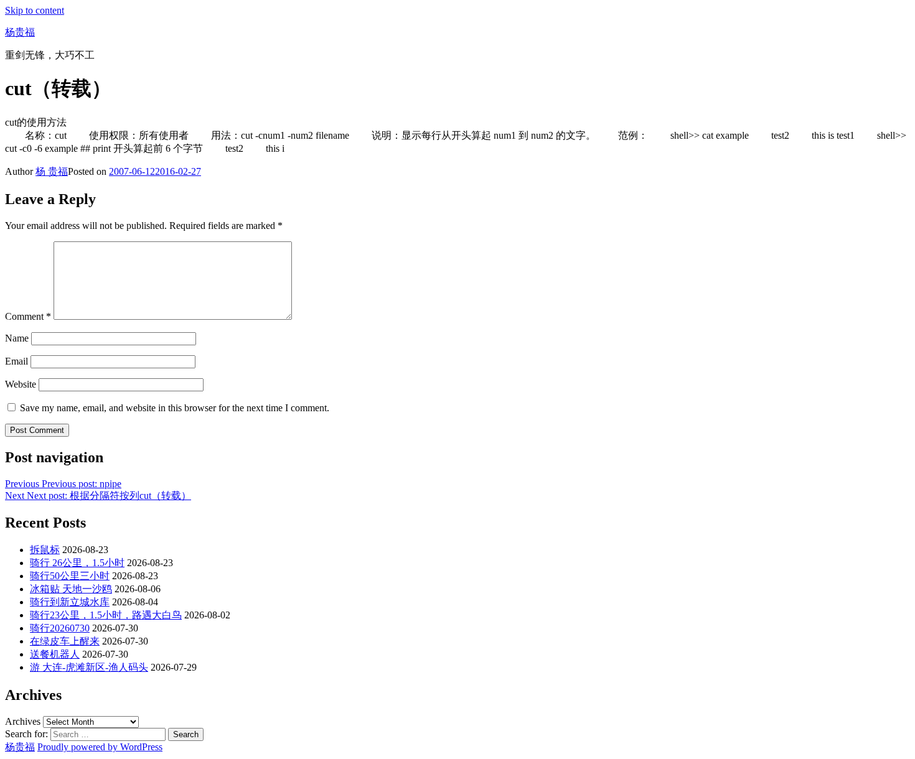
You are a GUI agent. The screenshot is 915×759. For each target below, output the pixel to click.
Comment (28, 316)
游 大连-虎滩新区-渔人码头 (89, 667)
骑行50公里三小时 (70, 575)
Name (17, 338)
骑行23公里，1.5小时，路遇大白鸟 (106, 615)
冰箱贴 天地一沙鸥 (71, 589)
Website (20, 384)
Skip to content (34, 10)
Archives (22, 721)
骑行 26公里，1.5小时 (77, 562)
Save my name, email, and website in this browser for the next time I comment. (174, 408)
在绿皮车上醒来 (65, 641)
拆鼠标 (45, 549)
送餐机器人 (55, 654)
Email (16, 361)
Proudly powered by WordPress (99, 747)
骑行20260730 (60, 628)
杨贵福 (20, 32)
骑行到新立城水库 (70, 602)
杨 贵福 (51, 171)
